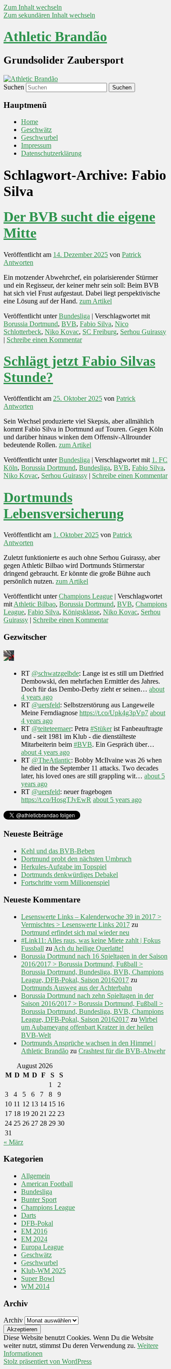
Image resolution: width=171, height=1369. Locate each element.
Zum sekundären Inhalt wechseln (49, 15)
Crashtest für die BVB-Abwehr (121, 1051)
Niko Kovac (62, 331)
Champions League (86, 596)
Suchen (14, 87)
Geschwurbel (39, 137)
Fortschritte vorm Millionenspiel (65, 882)
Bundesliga (74, 316)
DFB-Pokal (37, 1223)
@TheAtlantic (51, 760)
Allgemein (35, 1176)
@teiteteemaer (51, 728)
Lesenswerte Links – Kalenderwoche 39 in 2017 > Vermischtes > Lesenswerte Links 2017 (91, 920)
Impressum (36, 145)
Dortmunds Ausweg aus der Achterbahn (76, 987)
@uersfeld (46, 705)
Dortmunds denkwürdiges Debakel (69, 874)
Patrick (131, 254)
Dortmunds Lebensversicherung (64, 505)
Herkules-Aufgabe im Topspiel (64, 866)
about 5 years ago (117, 799)
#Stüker (101, 728)
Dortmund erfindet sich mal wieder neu (75, 932)
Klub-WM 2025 (43, 1270)
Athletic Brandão (55, 36)
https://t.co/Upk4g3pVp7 (113, 713)
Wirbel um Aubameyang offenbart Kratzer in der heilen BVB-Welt (89, 1027)
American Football (47, 1183)
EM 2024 (34, 1239)
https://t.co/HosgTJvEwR (56, 799)
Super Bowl (37, 1278)
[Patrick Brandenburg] (9, 658)
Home (29, 121)
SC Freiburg (99, 331)
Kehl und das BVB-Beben (58, 851)
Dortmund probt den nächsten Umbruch (76, 859)
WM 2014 (35, 1286)
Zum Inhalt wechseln (33, 7)
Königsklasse (81, 612)
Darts (28, 1215)
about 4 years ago (45, 752)
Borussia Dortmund (31, 324)
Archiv (13, 1320)
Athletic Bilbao (35, 604)
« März (13, 1142)
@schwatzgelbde (55, 673)
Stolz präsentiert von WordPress (48, 1361)
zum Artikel (95, 301)
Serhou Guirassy (143, 331)
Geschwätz (36, 129)
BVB (68, 324)
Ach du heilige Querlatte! (88, 948)
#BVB (83, 744)
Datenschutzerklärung (51, 153)
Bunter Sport (39, 1199)
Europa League (42, 1247)
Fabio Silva (95, 324)
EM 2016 (34, 1231)
